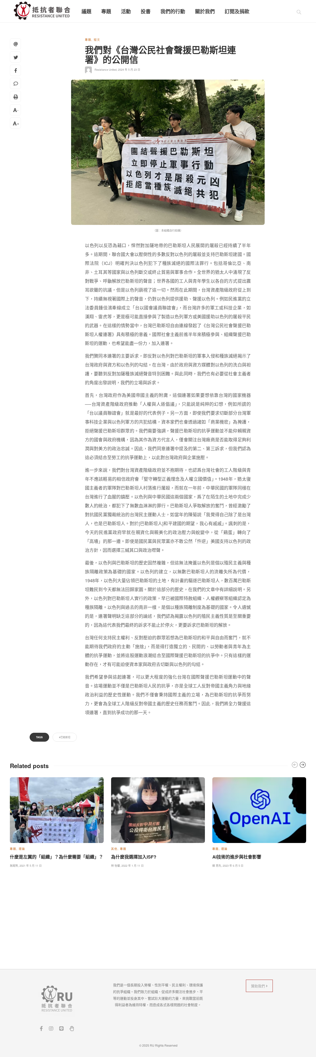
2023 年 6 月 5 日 (233, 865)
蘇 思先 (216, 865)
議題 (86, 11)
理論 (22, 849)
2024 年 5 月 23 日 (129, 69)
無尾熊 (14, 865)
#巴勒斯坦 (64, 737)
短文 (97, 40)
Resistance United (106, 69)
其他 (114, 849)
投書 (146, 11)
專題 (106, 11)
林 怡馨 (115, 865)
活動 (126, 11)
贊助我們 (258, 985)
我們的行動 (172, 11)
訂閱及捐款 (237, 11)
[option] (56, 821)
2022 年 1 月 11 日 (132, 865)
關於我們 (205, 11)
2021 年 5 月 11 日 (31, 865)
